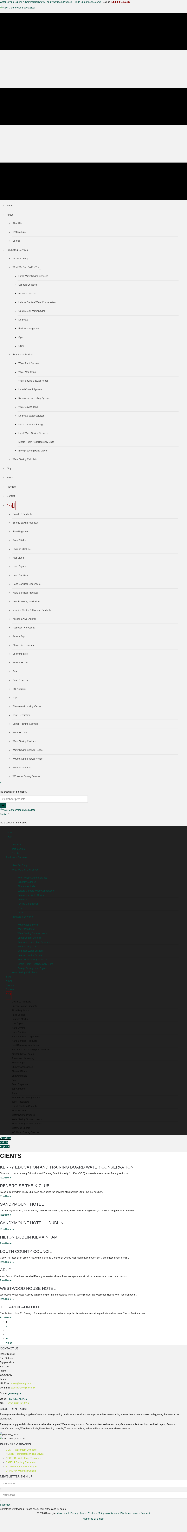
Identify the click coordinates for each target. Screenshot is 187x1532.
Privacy (74, 1513)
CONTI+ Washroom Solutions (21, 1450)
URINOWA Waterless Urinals (21, 1471)
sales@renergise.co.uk (23, 1387)
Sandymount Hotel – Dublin (31, 1223)
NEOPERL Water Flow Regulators (23, 1458)
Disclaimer (125, 1513)
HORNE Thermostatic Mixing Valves (25, 1454)
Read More (7, 1177)
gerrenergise (14, 1393)
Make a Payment (141, 1513)
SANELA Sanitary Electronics (21, 1462)
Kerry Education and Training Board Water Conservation (67, 1167)
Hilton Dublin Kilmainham (29, 1237)
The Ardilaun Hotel (22, 1307)
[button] (5, 1504)
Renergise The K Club (25, 1185)
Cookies (92, 1513)
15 (7, 1338)
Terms (83, 1513)
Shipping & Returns (108, 1513)
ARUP (5, 1270)
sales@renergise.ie (21, 1383)
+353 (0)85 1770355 (18, 1403)
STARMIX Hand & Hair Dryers (21, 1466)
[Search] (3, 805)
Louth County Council (26, 1251)
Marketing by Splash (93, 1519)
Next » (9, 1343)
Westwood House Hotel (28, 1288)
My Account (63, 1513)
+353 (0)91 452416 (120, 2)
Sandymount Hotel (22, 1204)
